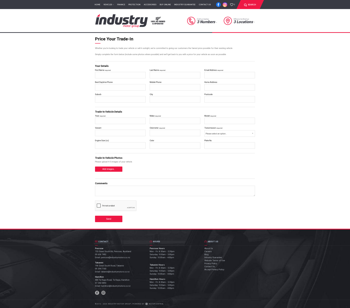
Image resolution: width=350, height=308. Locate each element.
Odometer (157, 128)
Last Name (157, 70)
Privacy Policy (210, 263)
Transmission (213, 128)
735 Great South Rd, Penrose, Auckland (113, 251)
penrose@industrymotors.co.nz (115, 257)
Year (100, 116)
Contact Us (205, 4)
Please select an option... (216, 134)
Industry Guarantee (185, 4)
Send (108, 219)
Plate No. (208, 140)
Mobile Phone (155, 82)
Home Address (210, 82)
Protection (134, 4)
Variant (98, 128)
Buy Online (165, 4)
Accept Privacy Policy (214, 269)
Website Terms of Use (214, 260)
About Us (208, 248)
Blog (206, 254)
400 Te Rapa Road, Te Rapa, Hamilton (112, 280)
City (151, 94)
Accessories (150, 4)
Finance (121, 4)
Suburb (98, 94)
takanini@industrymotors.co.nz (115, 271)
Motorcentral (156, 304)
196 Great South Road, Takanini (109, 265)
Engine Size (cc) (102, 140)
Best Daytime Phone (104, 82)
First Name (103, 70)
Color (152, 140)
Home (97, 4)
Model (210, 116)
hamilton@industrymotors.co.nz (116, 286)
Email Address (213, 70)
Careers (208, 251)
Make (155, 116)
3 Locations (243, 22)
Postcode (208, 94)
